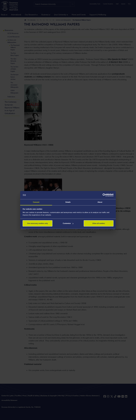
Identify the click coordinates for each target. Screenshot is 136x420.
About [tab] (100, 202)
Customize (67, 223)
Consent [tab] (36, 202)
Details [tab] (68, 202)
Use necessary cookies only (37, 223)
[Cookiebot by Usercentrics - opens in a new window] (104, 195)
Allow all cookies (98, 223)
